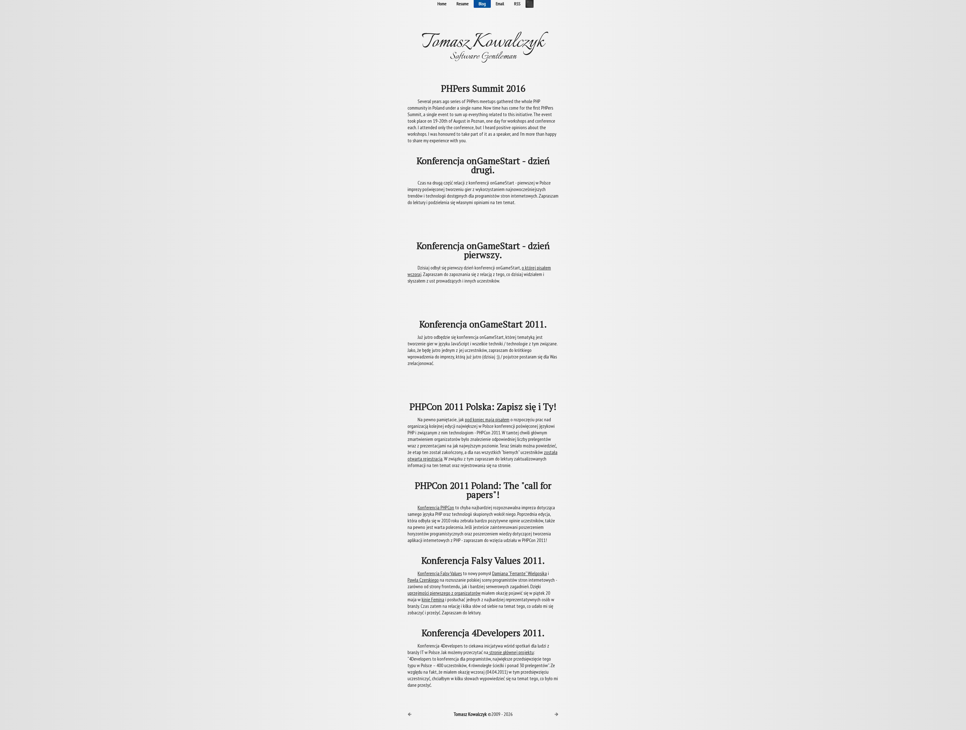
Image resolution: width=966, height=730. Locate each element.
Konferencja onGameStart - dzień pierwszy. (483, 250)
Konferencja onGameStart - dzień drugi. (483, 165)
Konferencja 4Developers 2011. (483, 632)
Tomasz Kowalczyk (470, 714)
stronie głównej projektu (511, 652)
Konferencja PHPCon (436, 507)
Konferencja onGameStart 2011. (483, 324)
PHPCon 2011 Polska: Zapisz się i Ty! (483, 406)
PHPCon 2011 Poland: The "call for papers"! (483, 490)
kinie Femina (433, 599)
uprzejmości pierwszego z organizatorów (444, 593)
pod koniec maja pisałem (487, 419)
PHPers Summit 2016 (483, 88)
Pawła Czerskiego (423, 580)
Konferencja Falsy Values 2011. (483, 560)
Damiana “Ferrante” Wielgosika (519, 573)
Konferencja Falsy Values (440, 573)
